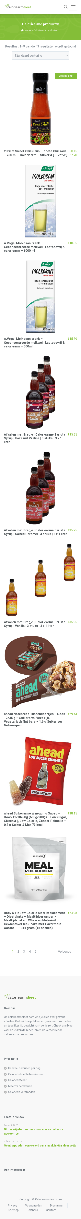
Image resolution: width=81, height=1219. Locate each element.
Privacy (12, 1205)
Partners (32, 1210)
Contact (51, 1210)
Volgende (64, 951)
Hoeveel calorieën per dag (24, 1068)
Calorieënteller (17, 1080)
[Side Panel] (73, 7)
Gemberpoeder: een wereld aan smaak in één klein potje (40, 1145)
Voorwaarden (33, 1205)
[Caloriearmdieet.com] (17, 7)
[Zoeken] (65, 7)
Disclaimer (57, 1205)
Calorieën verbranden (21, 1092)
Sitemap (13, 1210)
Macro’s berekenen (20, 1086)
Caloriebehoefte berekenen (25, 1074)
